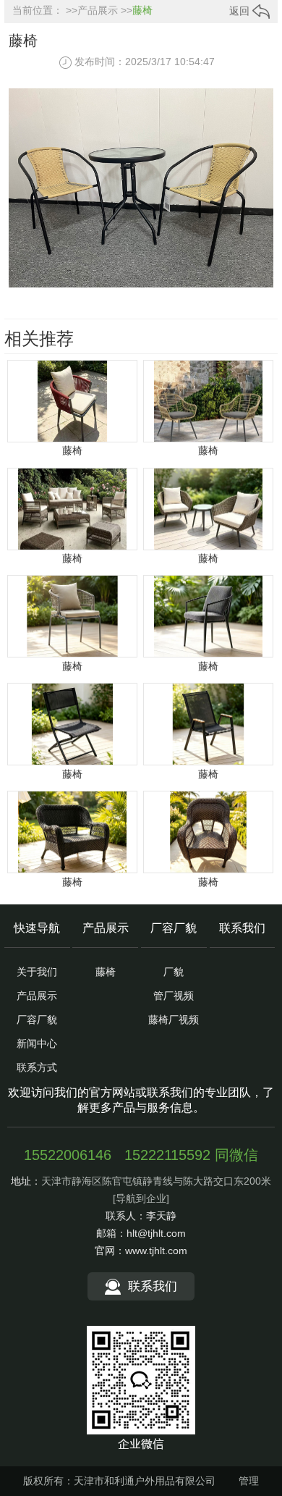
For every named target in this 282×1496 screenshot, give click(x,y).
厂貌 (173, 972)
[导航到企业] (141, 1198)
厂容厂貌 (37, 1019)
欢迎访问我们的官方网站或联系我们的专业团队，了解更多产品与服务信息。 (141, 1100)
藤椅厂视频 (173, 1019)
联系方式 (37, 1067)
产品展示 (97, 10)
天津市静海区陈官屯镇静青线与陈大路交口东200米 (156, 1181)
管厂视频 (173, 995)
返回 (240, 11)
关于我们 (37, 972)
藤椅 (142, 10)
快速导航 (37, 928)
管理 (249, 1481)
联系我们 (242, 928)
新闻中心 (37, 1043)
